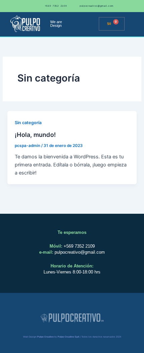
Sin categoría (28, 122)
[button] (91, 24)
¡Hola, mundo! (35, 134)
